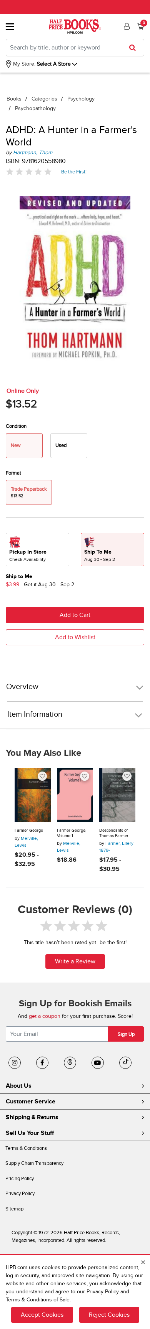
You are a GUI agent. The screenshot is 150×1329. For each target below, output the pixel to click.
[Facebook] (42, 1063)
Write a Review (75, 961)
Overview (22, 687)
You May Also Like (43, 753)
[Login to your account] (126, 26)
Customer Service (30, 1101)
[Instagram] (14, 1063)
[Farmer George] (33, 795)
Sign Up (126, 1034)
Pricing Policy (19, 1179)
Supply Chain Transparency (34, 1163)
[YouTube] (98, 1063)
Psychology (81, 99)
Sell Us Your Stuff (30, 1133)
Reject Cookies (109, 1315)
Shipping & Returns (32, 1117)
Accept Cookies (42, 1315)
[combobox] (75, 47)
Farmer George (29, 830)
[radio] (68, 445)
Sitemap (14, 1209)
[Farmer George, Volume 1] (75, 795)
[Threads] (70, 1063)
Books (14, 99)
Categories (44, 99)
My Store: (23, 64)
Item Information (34, 714)
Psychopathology (35, 108)
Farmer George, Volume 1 (72, 833)
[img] (29, 171)
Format (13, 473)
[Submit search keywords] (134, 47)
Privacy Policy (20, 1193)
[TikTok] (125, 1063)
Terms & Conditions (26, 1148)
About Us (19, 1086)
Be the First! (74, 171)
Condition (16, 426)
